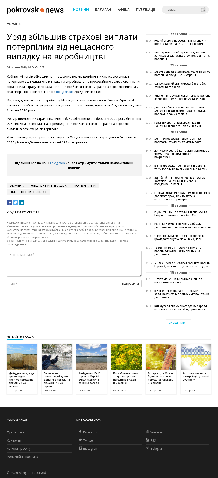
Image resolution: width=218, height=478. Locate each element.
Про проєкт (15, 432)
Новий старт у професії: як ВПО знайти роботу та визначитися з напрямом (180, 42)
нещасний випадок (48, 185)
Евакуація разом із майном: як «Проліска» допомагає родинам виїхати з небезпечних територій (182, 196)
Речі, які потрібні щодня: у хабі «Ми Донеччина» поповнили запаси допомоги (182, 225)
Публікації (145, 9)
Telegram (57, 163)
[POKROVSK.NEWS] (35, 9)
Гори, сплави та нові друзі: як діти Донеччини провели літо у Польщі (177, 124)
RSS (153, 440)
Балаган (103, 9)
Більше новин (179, 323)
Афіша (124, 9)
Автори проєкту (19, 448)
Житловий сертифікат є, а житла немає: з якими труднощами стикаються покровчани (181, 154)
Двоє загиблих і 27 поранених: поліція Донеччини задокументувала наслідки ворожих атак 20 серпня (180, 111)
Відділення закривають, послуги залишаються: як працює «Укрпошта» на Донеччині (182, 294)
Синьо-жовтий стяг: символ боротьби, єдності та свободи (180, 85)
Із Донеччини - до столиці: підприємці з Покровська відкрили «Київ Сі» (180, 213)
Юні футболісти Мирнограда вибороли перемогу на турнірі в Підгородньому (180, 307)
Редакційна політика (22, 456)
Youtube (156, 432)
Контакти (14, 440)
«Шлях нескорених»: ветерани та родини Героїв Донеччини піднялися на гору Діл (182, 264)
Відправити (130, 283)
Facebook (90, 432)
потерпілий (85, 185)
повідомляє (64, 92)
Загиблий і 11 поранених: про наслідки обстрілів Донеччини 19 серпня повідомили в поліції (180, 181)
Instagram (90, 448)
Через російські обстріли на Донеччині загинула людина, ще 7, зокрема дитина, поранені (182, 56)
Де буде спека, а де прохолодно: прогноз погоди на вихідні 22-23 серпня (182, 73)
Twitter (88, 440)
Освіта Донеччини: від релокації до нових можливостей (178, 280)
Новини (81, 9)
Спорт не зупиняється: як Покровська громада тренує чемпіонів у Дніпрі (179, 237)
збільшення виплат (28, 192)
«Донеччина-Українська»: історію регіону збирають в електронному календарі (182, 97)
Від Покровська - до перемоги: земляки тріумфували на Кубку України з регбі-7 (180, 167)
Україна (14, 24)
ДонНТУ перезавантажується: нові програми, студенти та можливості (177, 140)
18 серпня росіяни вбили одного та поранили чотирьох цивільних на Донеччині (177, 251)
